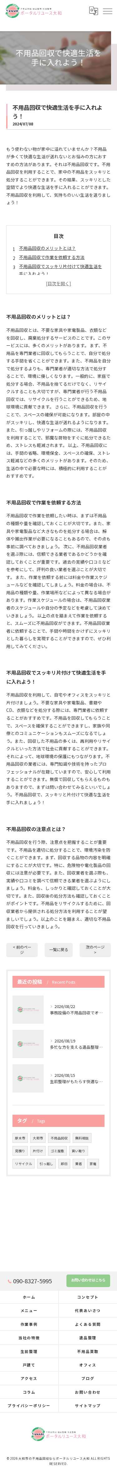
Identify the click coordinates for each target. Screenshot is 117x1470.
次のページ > (95, 949)
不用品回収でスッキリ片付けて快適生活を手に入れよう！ (60, 270)
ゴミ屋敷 (57, 1150)
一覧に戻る (58, 949)
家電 (93, 1163)
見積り (20, 1150)
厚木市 (20, 1138)
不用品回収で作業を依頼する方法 (52, 257)
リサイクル (23, 1163)
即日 (64, 1163)
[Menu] (107, 11)
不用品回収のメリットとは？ (47, 248)
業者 (78, 1163)
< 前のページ (22, 949)
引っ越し (46, 1163)
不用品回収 (59, 1138)
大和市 (38, 1138)
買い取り (78, 1150)
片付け (38, 1150)
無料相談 (82, 1138)
